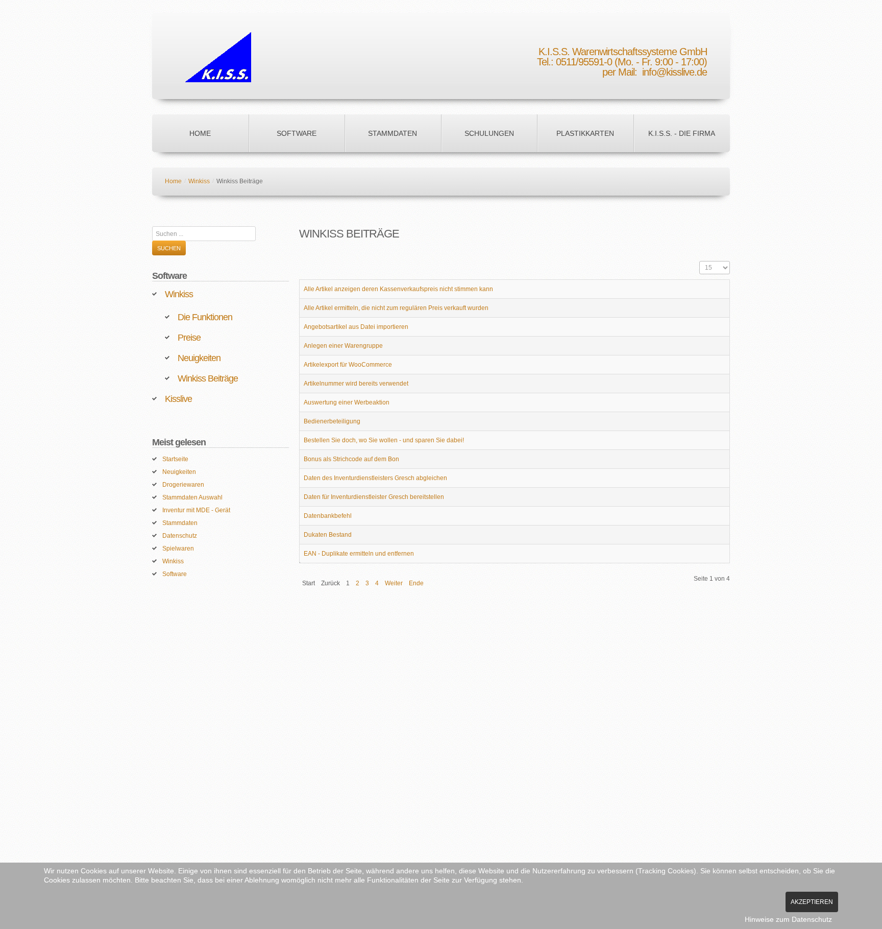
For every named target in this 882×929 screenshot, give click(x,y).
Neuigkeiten (199, 358)
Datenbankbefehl (328, 515)
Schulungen (489, 133)
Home (200, 133)
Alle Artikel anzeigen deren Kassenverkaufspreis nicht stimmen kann (398, 289)
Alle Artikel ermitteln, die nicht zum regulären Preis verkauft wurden (396, 308)
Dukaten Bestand (328, 534)
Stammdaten (392, 133)
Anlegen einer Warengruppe (343, 345)
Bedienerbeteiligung (332, 421)
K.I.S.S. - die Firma (681, 133)
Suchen (169, 248)
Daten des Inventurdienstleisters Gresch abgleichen (375, 478)
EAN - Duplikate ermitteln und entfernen (359, 553)
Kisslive (178, 399)
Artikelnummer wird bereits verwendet (356, 383)
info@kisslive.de (674, 72)
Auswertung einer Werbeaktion (346, 402)
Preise (189, 337)
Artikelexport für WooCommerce (348, 364)
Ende (416, 583)
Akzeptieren (812, 902)
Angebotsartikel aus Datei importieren (356, 326)
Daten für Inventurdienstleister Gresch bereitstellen (374, 497)
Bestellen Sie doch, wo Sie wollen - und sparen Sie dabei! (384, 440)
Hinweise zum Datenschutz (788, 919)
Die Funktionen (205, 317)
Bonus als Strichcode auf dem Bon (351, 459)
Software (296, 133)
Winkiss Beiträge (208, 378)
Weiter (394, 583)
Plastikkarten (585, 133)
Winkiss (199, 181)
